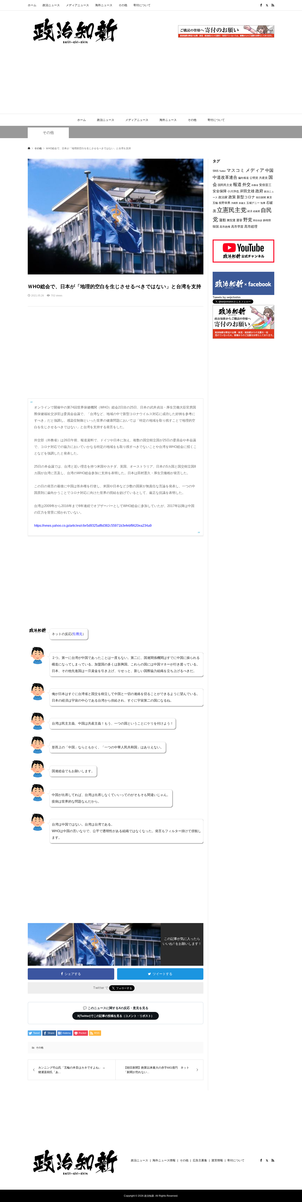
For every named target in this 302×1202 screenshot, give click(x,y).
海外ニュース (103, 5)
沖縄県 (234, 203)
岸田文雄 (247, 191)
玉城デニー (253, 202)
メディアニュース (77, 5)
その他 (123, 5)
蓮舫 (222, 220)
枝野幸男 (224, 202)
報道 (237, 184)
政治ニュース (51, 5)
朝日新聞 (261, 197)
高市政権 (225, 226)
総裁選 (256, 211)
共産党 (263, 177)
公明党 (254, 177)
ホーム (32, 5)
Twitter (222, 171)
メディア (255, 170)
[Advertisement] (151, 83)
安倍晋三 (265, 185)
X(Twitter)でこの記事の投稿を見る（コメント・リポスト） (115, 1015)
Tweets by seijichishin (227, 297)
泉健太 (242, 203)
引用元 (77, 634)
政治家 (223, 197)
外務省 (254, 185)
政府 (259, 191)
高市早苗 (237, 226)
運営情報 (217, 1160)
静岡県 (267, 220)
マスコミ (236, 170)
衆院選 (231, 220)
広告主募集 (200, 1160)
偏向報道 (243, 177)
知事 (263, 203)
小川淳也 (233, 191)
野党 (247, 219)
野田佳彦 (257, 220)
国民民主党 (225, 185)
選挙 (239, 220)
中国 (269, 170)
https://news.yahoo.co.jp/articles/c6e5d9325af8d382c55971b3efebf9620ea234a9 (93, 525)
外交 (246, 184)
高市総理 (250, 226)
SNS (215, 170)
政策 (232, 197)
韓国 (216, 226)
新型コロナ (246, 197)
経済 (249, 211)
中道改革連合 (225, 177)
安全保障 (220, 191)
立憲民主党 (232, 209)
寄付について (142, 5)
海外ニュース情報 (163, 1160)
